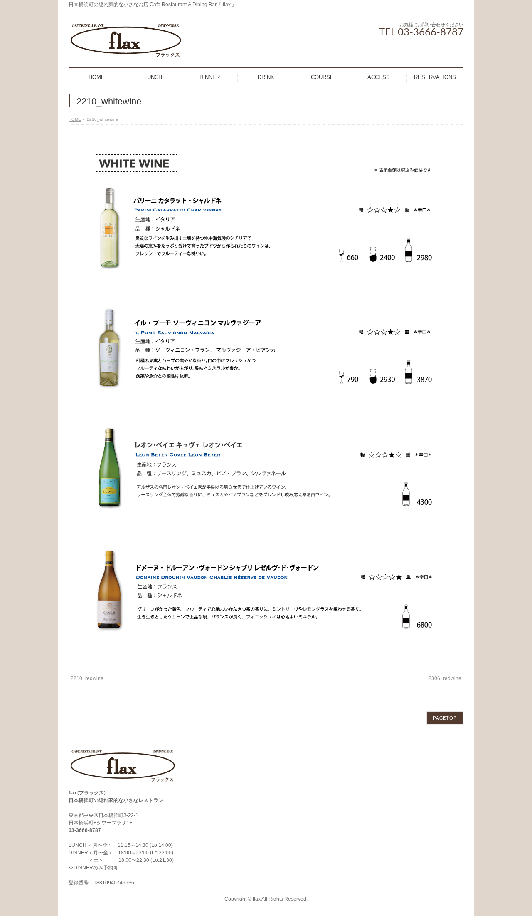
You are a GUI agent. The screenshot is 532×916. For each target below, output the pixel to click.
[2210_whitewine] (266, 399)
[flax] (126, 49)
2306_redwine (445, 678)
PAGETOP (445, 718)
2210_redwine (87, 678)
